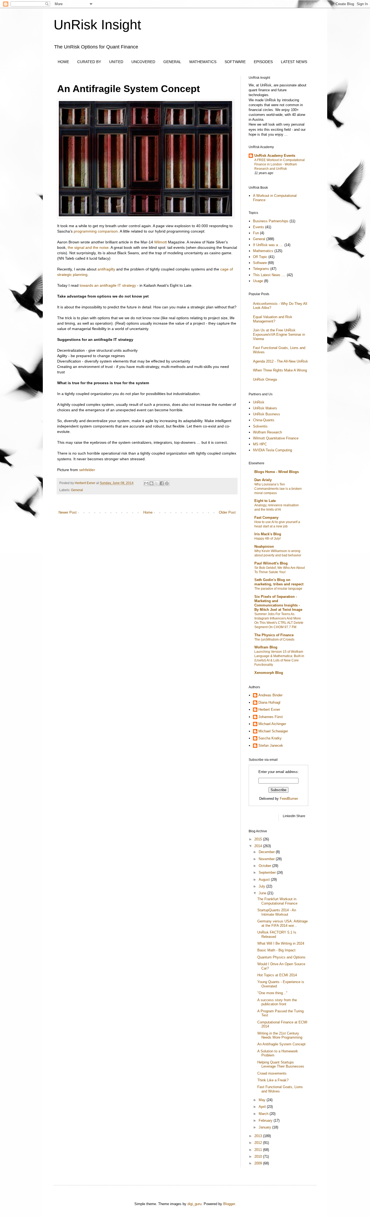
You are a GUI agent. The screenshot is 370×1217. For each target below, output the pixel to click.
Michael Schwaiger (273, 731)
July (262, 886)
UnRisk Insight (97, 24)
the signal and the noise (88, 247)
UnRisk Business (266, 414)
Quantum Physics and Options (281, 957)
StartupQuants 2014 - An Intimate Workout (276, 912)
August (265, 879)
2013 (258, 1136)
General (77, 490)
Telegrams (261, 269)
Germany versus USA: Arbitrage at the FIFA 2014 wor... (282, 923)
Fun (256, 233)
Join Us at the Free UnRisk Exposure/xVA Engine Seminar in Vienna (279, 334)
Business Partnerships (270, 221)
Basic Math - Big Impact (276, 950)
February (266, 1120)
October (265, 866)
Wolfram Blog (265, 647)
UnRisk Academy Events (274, 156)
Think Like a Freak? (272, 1080)
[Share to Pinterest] (167, 483)
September (268, 872)
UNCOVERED (143, 62)
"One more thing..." (272, 993)
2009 (258, 1163)
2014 (258, 846)
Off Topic (260, 257)
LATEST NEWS (294, 62)
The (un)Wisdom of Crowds (274, 639)
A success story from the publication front (277, 1002)
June (263, 893)
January (265, 1127)
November (267, 859)
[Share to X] (156, 483)
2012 (258, 1143)
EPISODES (263, 62)
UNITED (116, 62)
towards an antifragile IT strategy (108, 285)
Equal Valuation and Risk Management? (272, 319)
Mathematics (263, 251)
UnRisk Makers (265, 408)
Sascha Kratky (270, 738)
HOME (63, 62)
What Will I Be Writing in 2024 (280, 943)
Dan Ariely (263, 480)
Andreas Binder (270, 695)
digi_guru (194, 1204)
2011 (258, 1150)
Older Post (227, 512)
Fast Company (266, 517)
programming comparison (96, 231)
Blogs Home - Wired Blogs (276, 472)
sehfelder (87, 470)
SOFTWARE (235, 62)
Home (147, 512)
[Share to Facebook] (161, 483)
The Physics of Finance (274, 635)
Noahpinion (264, 546)
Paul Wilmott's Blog (271, 563)
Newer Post (68, 512)
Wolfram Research (267, 432)
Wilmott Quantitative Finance (275, 438)
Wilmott (160, 242)
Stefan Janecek (270, 745)
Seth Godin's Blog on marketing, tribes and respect (278, 582)
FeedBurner (289, 799)
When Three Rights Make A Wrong (280, 370)
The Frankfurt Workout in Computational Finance (277, 901)
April (263, 1107)
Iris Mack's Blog (267, 534)
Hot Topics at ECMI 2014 (277, 975)
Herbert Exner (269, 709)
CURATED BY (89, 62)
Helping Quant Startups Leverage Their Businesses (280, 1064)
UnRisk (258, 402)
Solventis (260, 426)
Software (260, 263)
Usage (258, 281)
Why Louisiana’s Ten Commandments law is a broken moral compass (278, 488)
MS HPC (260, 444)
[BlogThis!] (151, 483)
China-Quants (263, 420)
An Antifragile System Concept (281, 1044)
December (267, 852)
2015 (258, 839)
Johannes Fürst (270, 717)
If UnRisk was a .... (268, 245)
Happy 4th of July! (267, 538)
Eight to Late (265, 501)
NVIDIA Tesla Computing (272, 450)
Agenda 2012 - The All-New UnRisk (280, 361)
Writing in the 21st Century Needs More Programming (279, 1035)
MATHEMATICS (202, 62)
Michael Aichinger (272, 724)
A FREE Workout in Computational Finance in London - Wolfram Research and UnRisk (279, 164)
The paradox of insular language (278, 588)
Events (258, 227)
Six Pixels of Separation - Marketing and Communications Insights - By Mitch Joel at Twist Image (278, 603)
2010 (258, 1156)
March (264, 1114)
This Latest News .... (269, 275)
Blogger (229, 1204)
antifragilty (106, 269)
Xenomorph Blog (268, 673)
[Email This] (146, 483)
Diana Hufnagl (269, 702)
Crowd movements (272, 1073)
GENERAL (172, 62)
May (263, 1100)
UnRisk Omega (265, 379)
